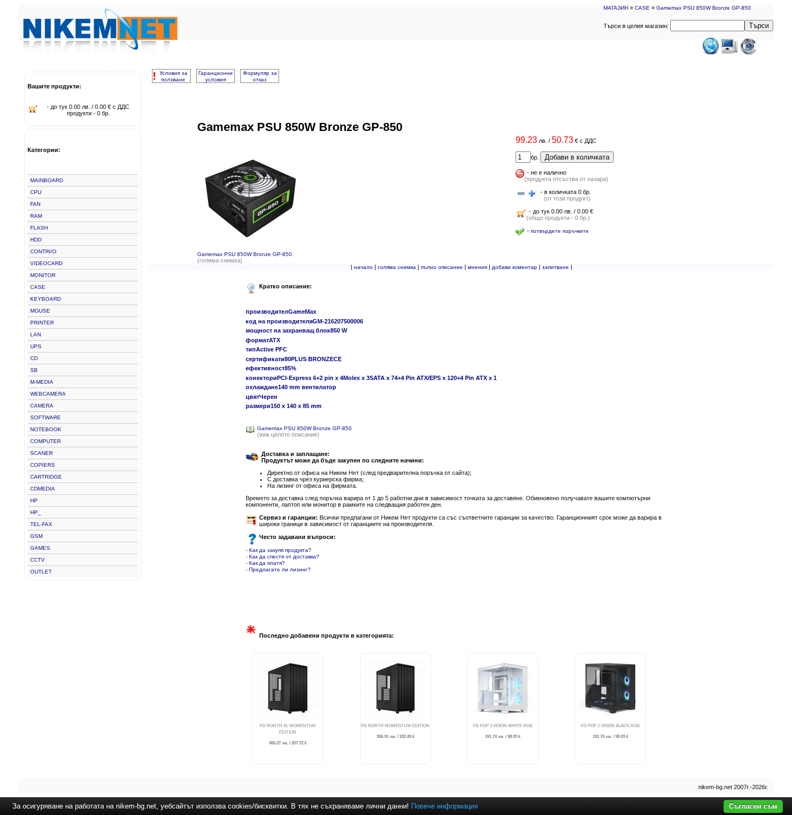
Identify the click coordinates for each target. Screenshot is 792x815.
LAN (35, 334)
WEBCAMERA (48, 394)
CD (34, 358)
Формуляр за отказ (260, 76)
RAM (36, 216)
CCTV (37, 560)
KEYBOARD (45, 299)
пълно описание (442, 267)
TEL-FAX (41, 524)
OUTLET (41, 572)
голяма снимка (397, 267)
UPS (35, 346)
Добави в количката (577, 157)
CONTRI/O (43, 251)
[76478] (521, 194)
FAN (35, 204)
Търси (759, 26)
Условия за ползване (173, 76)
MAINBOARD (46, 180)
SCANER (41, 453)
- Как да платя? (265, 563)
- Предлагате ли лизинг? (278, 569)
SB (34, 370)
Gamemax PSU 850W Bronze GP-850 (703, 8)
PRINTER (42, 323)
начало (363, 267)
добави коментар (514, 267)
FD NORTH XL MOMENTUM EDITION (288, 734)
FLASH (39, 228)
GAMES (40, 548)
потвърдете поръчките (560, 231)
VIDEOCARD (46, 263)
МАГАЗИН (615, 8)
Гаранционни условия (215, 76)
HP (34, 500)
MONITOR (42, 275)
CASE (642, 8)
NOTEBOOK (45, 429)
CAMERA (41, 406)
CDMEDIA (42, 489)
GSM (36, 536)
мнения (477, 267)
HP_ (35, 512)
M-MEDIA (41, 382)
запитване (555, 267)
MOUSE (40, 311)
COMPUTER (45, 441)
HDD (35, 240)
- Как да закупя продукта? (278, 550)
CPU (35, 192)
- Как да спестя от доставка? (282, 557)
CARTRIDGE (46, 477)
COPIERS (42, 465)
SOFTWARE (45, 417)
